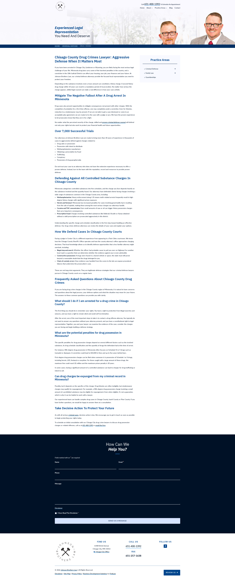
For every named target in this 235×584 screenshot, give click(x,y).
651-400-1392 (152, 4)
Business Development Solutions (95, 574)
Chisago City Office (102, 552)
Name (57, 462)
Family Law (150, 73)
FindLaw (113, 574)
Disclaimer (59, 508)
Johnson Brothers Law (69, 570)
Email (121, 462)
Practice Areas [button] (160, 8)
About (149, 8)
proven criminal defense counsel (114, 122)
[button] (233, 571)
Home (142, 8)
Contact (177, 8)
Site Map (67, 574)
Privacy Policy (77, 574)
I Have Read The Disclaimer (68, 513)
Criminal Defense (152, 69)
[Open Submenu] (175, 69)
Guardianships (151, 77)
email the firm (100, 425)
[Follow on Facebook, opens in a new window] (165, 546)
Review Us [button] (171, 572)
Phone (57, 473)
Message (58, 484)
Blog (170, 8)
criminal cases (73, 415)
